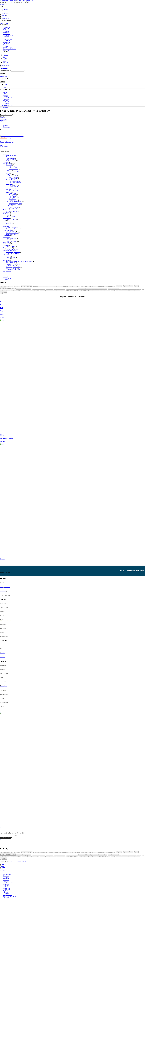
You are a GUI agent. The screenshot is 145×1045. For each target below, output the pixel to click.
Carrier (1, 145)
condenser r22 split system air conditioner (55, 286)
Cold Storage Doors (8, 35)
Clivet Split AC (12, 199)
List (1, 121)
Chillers (8, 173)
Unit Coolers (6, 260)
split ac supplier (20, 289)
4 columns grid (3, 120)
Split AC (5, 92)
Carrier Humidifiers (10, 246)
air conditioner (35, 286)
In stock (5, 277)
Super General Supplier (72, 290)
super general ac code (49, 289)
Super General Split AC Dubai (16, 290)
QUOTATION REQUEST (6, 105)
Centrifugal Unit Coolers (12, 264)
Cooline (2, 441)
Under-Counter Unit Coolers (13, 269)
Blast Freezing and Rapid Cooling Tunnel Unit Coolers (19, 261)
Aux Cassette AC (13, 166)
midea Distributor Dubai (87, 286)
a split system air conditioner (43, 286)
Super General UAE (84, 290)
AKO (1, 308)
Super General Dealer (84, 289)
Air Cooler (5, 209)
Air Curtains (6, 30)
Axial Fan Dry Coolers (11, 241)
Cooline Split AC (13, 200)
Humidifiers (6, 46)
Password (3, 73)
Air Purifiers (6, 32)
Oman (125, 286)
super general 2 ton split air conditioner (38, 289)
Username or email (5, 70)
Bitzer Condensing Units (12, 233)
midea (65, 286)
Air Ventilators (6, 218)
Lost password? (3, 76)
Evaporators (6, 44)
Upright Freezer (7, 271)
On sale (5, 279)
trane (109, 290)
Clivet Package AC (13, 186)
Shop (4, 57)
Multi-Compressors (10, 234)
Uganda (3, 292)
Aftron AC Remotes (11, 155)
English (5, 84)
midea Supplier (105, 286)
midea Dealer (76, 286)
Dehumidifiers (6, 42)
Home (4, 54)
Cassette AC (6, 96)
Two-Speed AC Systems (15, 204)
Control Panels (6, 40)
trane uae (138, 290)
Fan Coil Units (6, 243)
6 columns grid (6, 127)
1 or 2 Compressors (10, 231)
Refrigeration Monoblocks (9, 49)
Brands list (5, 55)
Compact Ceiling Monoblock (13, 252)
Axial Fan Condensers (11, 227)
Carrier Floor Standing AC (15, 182)
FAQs (4, 61)
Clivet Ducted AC (13, 178)
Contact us (5, 62)
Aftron (2, 302)
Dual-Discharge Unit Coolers (13, 267)
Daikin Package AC (14, 188)
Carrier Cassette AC (14, 167)
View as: (2, 116)
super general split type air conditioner (58, 290)
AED (5, 87)
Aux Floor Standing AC (15, 181)
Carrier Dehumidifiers (11, 238)
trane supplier (133, 290)
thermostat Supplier (103, 290)
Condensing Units (7, 39)
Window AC (6, 101)
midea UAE (112, 286)
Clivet (2, 435)
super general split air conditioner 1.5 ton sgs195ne (30, 290)
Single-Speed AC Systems (15, 203)
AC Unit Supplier (26, 286)
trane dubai (127, 290)
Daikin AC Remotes (11, 160)
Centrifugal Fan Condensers (12, 228)
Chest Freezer (6, 34)
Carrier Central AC (13, 171)
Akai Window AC (13, 208)
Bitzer (2, 314)
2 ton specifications (17, 286)
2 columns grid (3, 117)
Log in (2, 81)
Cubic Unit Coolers (10, 265)
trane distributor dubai (120, 290)
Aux (1, 311)
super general (27, 289)
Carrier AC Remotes (11, 159)
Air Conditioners (7, 27)
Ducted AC (5, 95)
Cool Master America (6, 438)
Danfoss (2, 559)
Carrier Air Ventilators (11, 219)
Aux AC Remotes (10, 158)
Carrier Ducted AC (13, 177)
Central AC (5, 93)
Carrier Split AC (13, 197)
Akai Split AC (12, 194)
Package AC (6, 99)
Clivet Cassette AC (13, 169)
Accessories (6, 162)
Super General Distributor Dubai (98, 289)
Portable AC (6, 100)
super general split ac (137, 289)
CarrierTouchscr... (7, 142)
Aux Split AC (12, 196)
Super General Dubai (113, 289)
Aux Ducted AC (13, 175)
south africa (11, 289)
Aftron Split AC (13, 193)
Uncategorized (6, 258)
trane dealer (113, 290)
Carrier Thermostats (4, 138)
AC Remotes (6, 154)
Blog (4, 59)
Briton (4, 220)
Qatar (130, 286)
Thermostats (6, 28)
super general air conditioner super (72, 289)
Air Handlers (6, 31)
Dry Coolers (6, 43)
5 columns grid (6, 125)
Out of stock (7, 278)
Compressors (6, 36)
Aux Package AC (13, 185)
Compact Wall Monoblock (12, 253)
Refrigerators (6, 50)
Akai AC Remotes (10, 156)
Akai (1, 305)
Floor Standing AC (7, 97)
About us (5, 58)
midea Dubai (97, 286)
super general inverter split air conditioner (126, 289)
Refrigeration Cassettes (11, 268)
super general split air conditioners (46, 290)
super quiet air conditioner (94, 290)
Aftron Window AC (14, 207)
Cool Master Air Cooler (11, 211)
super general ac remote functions (59, 289)
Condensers (6, 38)
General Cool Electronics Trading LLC (18, 861)
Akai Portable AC (13, 190)
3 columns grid (3, 119)
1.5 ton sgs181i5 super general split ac (6, 286)
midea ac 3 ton (70, 286)
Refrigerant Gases (7, 47)
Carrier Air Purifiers (10, 216)
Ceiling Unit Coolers (11, 262)
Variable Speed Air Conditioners (13, 201)
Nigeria (119, 286)
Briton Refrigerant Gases (12, 249)
